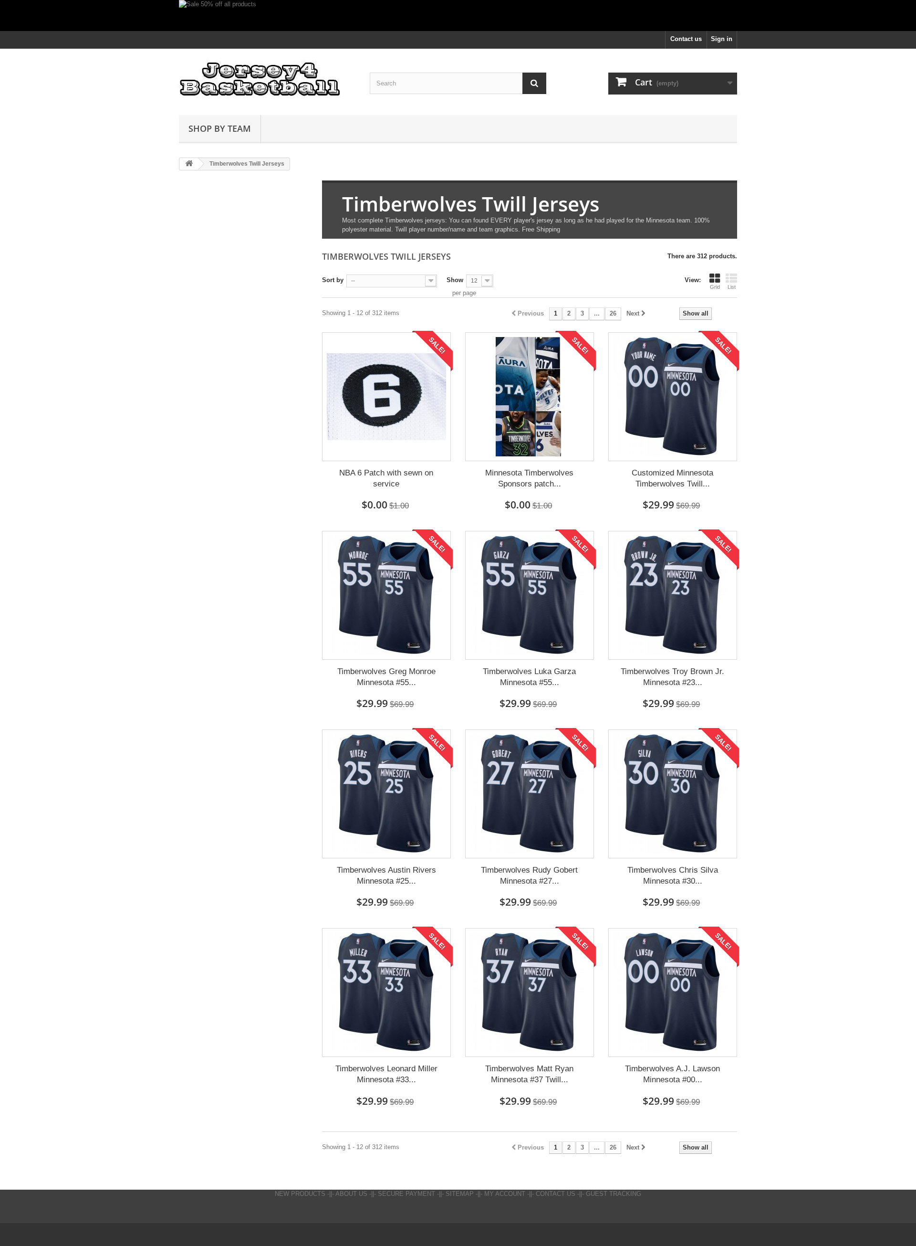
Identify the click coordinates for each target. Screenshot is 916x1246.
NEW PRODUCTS (300, 1193)
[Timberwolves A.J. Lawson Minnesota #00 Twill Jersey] (672, 992)
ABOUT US (351, 1193)
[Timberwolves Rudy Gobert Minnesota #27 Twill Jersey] (529, 794)
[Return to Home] (189, 164)
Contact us (686, 38)
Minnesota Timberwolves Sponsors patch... (529, 478)
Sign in (721, 38)
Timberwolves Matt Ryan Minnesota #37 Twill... (529, 1074)
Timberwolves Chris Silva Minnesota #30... (672, 876)
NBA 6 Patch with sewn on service (386, 478)
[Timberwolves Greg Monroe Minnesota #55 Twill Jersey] (386, 595)
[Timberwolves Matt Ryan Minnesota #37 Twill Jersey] (529, 992)
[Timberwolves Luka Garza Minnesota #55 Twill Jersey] (529, 595)
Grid (715, 287)
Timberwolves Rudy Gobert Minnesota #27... (529, 876)
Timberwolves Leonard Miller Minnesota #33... (386, 1074)
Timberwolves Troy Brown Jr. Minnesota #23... (672, 677)
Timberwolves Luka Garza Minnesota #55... (529, 677)
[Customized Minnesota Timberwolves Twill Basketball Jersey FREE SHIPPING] (672, 396)
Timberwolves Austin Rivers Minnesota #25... (386, 876)
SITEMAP (460, 1193)
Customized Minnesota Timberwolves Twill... (672, 478)
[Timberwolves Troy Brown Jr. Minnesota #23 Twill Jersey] (672, 595)
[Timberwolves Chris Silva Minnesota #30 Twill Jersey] (672, 794)
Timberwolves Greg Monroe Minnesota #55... (386, 677)
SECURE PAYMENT (406, 1193)
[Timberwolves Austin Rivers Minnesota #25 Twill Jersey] (386, 794)
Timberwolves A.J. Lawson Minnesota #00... (672, 1074)
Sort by (333, 280)
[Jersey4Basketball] (267, 79)
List (732, 287)
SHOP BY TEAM (219, 128)
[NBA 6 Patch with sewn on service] (386, 396)
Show (455, 280)
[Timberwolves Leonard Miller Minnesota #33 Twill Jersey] (386, 992)
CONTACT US (555, 1193)
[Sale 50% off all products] (458, 15)
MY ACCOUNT (504, 1193)
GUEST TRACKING (613, 1193)
